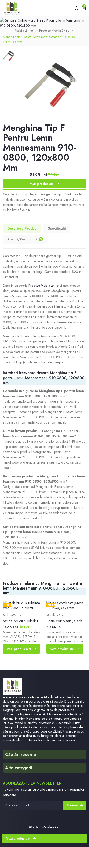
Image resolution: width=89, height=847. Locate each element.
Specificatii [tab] (57, 228)
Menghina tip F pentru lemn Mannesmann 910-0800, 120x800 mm (39, 39)
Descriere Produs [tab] (22, 228)
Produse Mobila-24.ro (54, 30)
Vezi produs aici (42, 183)
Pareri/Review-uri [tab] (25, 239)
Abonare (72, 805)
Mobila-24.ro (24, 30)
